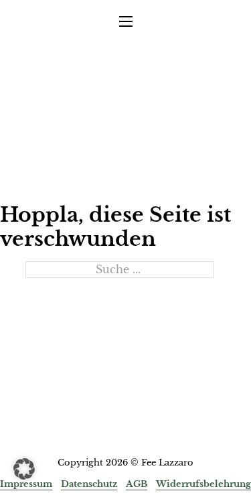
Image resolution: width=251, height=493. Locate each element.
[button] (24, 469)
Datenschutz (89, 484)
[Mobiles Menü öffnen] (126, 21)
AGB (136, 484)
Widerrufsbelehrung (203, 484)
